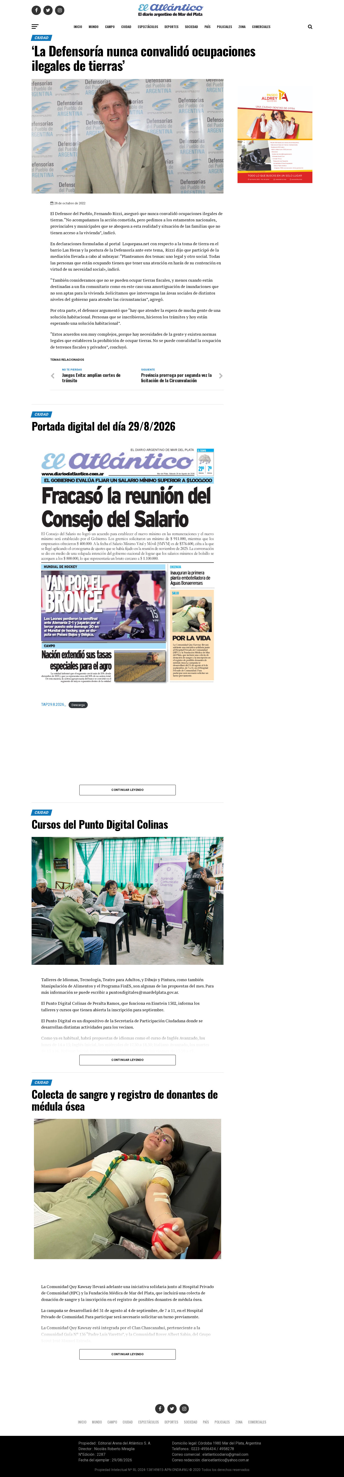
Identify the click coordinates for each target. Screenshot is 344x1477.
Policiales (224, 26)
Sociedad (191, 26)
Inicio (78, 26)
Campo (110, 26)
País (207, 26)
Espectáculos (148, 26)
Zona (241, 26)
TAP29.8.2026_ (53, 704)
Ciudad (126, 26)
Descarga (78, 704)
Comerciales (261, 26)
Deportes (171, 26)
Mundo (94, 26)
